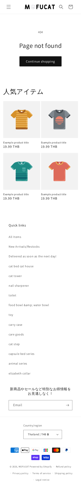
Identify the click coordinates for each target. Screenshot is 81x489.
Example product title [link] (16, 142)
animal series (18, 363)
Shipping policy (64, 473)
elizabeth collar (20, 373)
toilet (12, 295)
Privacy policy (21, 473)
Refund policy (63, 466)
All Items (15, 237)
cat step (14, 344)
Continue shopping (40, 61)
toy (11, 315)
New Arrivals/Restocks (24, 246)
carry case (15, 325)
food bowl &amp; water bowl (29, 305)
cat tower (15, 276)
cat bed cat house (21, 266)
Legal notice (42, 479)
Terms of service (41, 473)
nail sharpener (19, 286)
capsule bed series (22, 354)
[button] (8, 7)
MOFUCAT (24, 466)
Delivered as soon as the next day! (32, 256)
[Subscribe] (67, 405)
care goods (16, 334)
